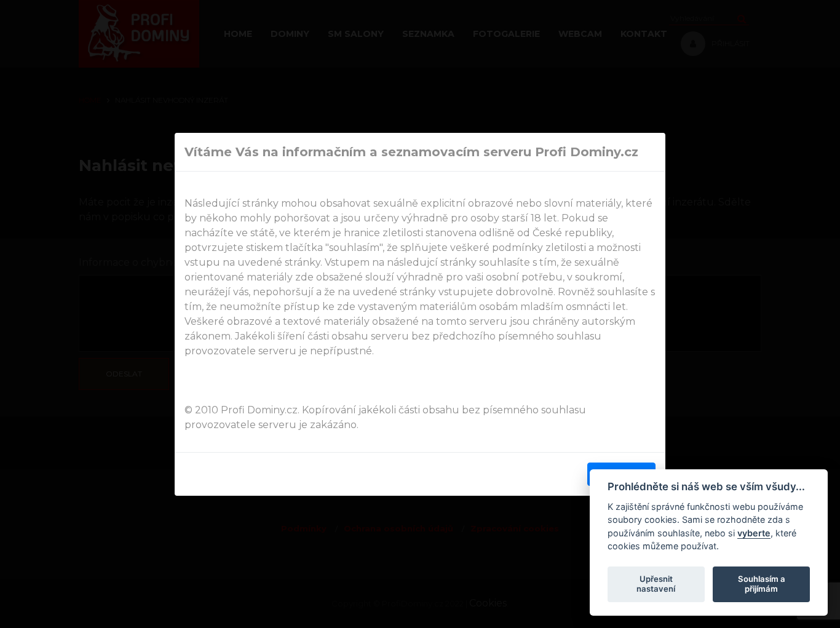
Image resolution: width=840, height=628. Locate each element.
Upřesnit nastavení (655, 584)
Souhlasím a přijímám (761, 584)
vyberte (754, 532)
